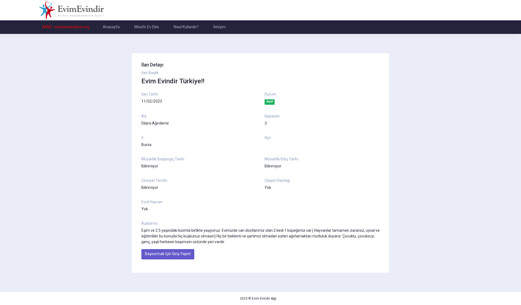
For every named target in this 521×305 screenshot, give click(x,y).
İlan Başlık (149, 73)
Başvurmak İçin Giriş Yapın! (168, 254)
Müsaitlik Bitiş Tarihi (281, 159)
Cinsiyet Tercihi (154, 180)
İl (142, 137)
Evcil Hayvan (152, 202)
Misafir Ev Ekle (146, 27)
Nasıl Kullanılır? (186, 27)
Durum (270, 94)
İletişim (219, 27)
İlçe (268, 137)
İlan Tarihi (149, 94)
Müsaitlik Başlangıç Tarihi (162, 159)
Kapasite (272, 116)
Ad (143, 116)
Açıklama (149, 223)
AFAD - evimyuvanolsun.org (65, 27)
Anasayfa (111, 27)
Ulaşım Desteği (277, 180)
